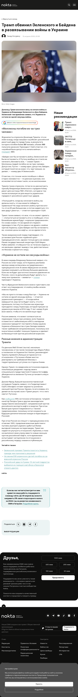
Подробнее (39, 690)
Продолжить (58, 578)
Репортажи (63, 647)
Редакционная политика (27, 654)
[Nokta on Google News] (48, 616)
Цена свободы (46, 651)
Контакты (6, 647)
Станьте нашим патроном (51, 628)
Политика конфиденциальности (30, 648)
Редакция (6, 643)
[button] (69, 5)
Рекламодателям (9, 651)
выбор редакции (11, 532)
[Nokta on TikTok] (64, 616)
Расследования (65, 643)
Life (60, 654)
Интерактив (64, 651)
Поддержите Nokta (69, 628)
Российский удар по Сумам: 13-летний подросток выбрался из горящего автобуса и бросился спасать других (27, 465)
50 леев (67, 571)
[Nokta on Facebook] (74, 616)
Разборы (43, 658)
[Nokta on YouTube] (58, 616)
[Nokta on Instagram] (69, 616)
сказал (37, 277)
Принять (39, 684)
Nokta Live (44, 647)
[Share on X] (18, 524)
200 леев (67, 565)
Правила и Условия (28, 643)
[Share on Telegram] (30, 524)
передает (6, 152)
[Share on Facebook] (35, 524)
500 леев (49, 565)
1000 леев (58, 558)
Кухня (42, 654)
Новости (43, 643)
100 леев (49, 571)
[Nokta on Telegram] (53, 616)
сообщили (10, 399)
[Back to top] (4, 606)
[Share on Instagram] (24, 524)
